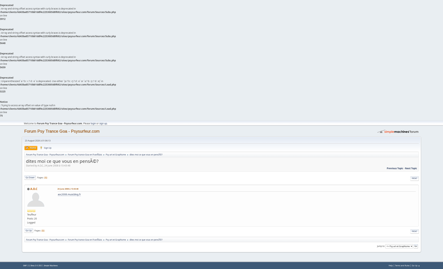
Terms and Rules (402, 265)
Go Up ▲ (416, 265)
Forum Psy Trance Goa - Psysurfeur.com (62, 131)
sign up (103, 123)
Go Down (30, 177)
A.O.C (33, 189)
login (93, 123)
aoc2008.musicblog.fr (69, 194)
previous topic (395, 168)
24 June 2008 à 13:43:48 (67, 189)
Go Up (29, 230)
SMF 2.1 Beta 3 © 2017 (33, 266)
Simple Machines (51, 266)
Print (414, 178)
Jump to (380, 246)
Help (391, 265)
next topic (411, 168)
